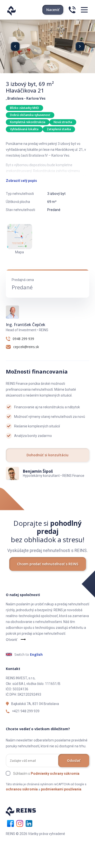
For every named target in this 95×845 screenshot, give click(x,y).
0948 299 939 (23, 338)
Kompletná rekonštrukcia (27, 122)
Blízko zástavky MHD (24, 108)
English (36, 654)
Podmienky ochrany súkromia (55, 773)
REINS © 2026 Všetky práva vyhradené (35, 834)
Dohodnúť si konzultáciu (47, 455)
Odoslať (73, 760)
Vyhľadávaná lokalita (24, 129)
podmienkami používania (61, 789)
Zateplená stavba (59, 129)
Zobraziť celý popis (21, 181)
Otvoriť (11, 639)
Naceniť (52, 9)
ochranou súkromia (22, 789)
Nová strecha (63, 122)
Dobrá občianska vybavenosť (30, 115)
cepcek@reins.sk (26, 347)
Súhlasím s (46, 773)
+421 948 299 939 (25, 711)
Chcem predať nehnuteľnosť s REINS (47, 564)
